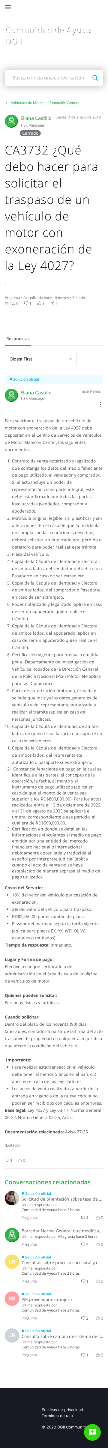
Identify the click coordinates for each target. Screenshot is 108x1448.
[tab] (18, 339)
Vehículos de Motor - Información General (45, 102)
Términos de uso (57, 1415)
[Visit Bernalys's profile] (12, 1198)
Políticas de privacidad (62, 1409)
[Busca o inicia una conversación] (95, 77)
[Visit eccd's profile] (11, 121)
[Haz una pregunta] (92, 1432)
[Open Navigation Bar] (9, 7)
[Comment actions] (100, 405)
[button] (11, 303)
